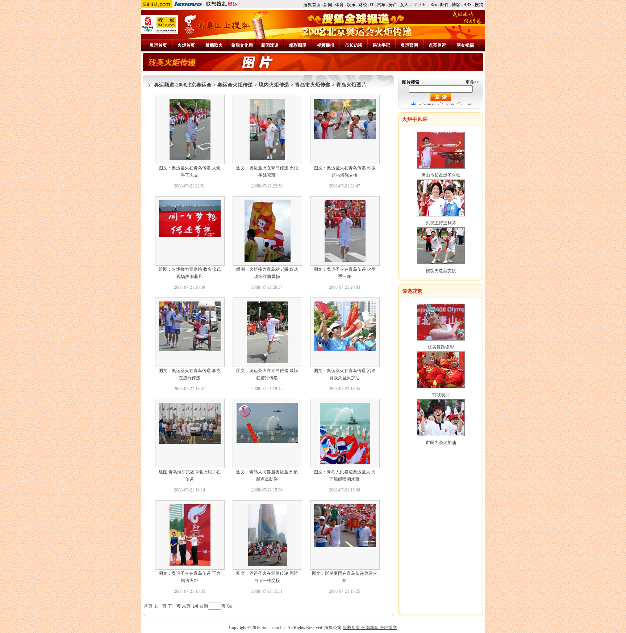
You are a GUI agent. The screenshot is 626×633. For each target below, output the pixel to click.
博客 (456, 4)
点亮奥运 (437, 45)
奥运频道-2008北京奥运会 (183, 85)
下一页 (174, 606)
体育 (339, 4)
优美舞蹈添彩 (441, 347)
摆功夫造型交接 (441, 270)
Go (229, 606)
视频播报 (325, 45)
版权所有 (351, 627)
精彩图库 (297, 45)
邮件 (444, 4)
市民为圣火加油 (441, 442)
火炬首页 (186, 45)
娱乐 (351, 4)
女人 (404, 4)
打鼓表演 (441, 394)
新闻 (328, 4)
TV (414, 4)
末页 (186, 606)
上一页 (160, 606)
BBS (467, 4)
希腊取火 (214, 45)
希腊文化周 (242, 45)
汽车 (381, 4)
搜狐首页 (312, 4)
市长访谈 (353, 45)
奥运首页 (158, 45)
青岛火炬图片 (351, 85)
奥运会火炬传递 (235, 85)
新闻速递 (270, 45)
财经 (362, 4)
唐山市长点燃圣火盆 (440, 175)
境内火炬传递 (274, 85)
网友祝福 (465, 45)
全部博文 (388, 627)
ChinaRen (428, 4)
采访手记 (381, 45)
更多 (470, 82)
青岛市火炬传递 (312, 85)
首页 (148, 606)
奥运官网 (409, 45)
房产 (392, 4)
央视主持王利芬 (441, 222)
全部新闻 (370, 627)
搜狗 (479, 4)
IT (372, 4)
